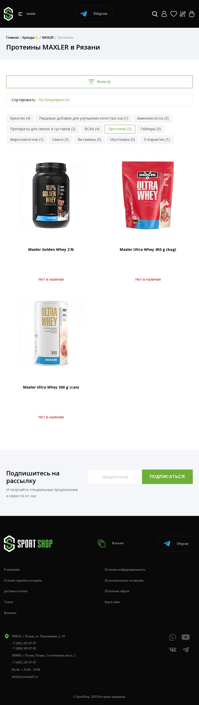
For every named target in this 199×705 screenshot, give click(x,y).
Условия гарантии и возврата (23, 580)
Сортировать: (24, 99)
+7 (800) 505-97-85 (24, 648)
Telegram (100, 14)
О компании (11, 569)
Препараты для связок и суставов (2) (43, 128)
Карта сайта (112, 602)
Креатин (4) (20, 118)
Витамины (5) (89, 139)
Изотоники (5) (122, 139)
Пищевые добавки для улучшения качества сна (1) (83, 118)
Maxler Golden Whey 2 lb (51, 249)
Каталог (117, 543)
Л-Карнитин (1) (157, 139)
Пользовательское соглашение (124, 580)
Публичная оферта (117, 591)
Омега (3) (60, 139)
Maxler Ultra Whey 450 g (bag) (148, 249)
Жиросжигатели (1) (27, 139)
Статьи (8, 602)
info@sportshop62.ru (25, 677)
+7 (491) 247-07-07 (24, 662)
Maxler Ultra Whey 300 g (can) (51, 387)
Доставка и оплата (15, 591)
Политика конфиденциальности (125, 569)
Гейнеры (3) (150, 128)
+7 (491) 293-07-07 (24, 643)
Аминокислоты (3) (153, 118)
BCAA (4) (92, 128)
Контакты (10, 613)
